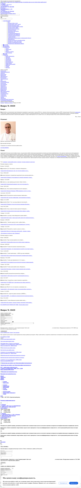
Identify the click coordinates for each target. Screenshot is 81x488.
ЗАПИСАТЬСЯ (4, 331)
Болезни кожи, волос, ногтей (14, 24)
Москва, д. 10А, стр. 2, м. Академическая (6, 4)
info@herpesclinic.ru (6, 12)
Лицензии (8, 57)
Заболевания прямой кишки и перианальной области (19, 37)
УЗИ (1, 80)
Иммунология (4, 87)
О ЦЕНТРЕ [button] (5, 55)
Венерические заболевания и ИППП (16, 43)
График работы (12, 13)
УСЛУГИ (6, 44)
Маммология (3, 90)
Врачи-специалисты (10, 56)
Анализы (5, 389)
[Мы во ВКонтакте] (1, 396)
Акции (7, 50)
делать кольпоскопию (62, 156)
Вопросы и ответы (10, 51)
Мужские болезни (12, 30)
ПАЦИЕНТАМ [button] (6, 47)
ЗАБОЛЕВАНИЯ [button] (7, 20)
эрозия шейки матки (12, 161)
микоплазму (77, 112)
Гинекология (3, 70)
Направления (6, 386)
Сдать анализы (9, 52)
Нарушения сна (11, 32)
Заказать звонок (6, 391)
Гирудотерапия (4, 84)
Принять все (73, 483)
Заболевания (6, 387)
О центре (5, 384)
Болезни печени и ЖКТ (13, 27)
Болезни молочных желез (13, 25)
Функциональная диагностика (7, 99)
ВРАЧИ (5, 53)
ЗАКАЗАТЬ (3, 462)
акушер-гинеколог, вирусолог (28, 161)
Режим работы (9, 63)
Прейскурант (8, 49)
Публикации (8, 59)
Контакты (8, 67)
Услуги (7, 48)
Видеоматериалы (9, 61)
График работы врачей (10, 64)
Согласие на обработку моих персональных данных (40, 327)
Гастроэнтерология (5, 82)
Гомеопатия (3, 85)
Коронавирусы (11, 39)
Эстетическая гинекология (6, 100)
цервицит (5, 161)
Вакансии (8, 65)
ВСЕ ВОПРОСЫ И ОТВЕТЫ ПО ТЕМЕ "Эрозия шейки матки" (14, 304)
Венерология (3, 81)
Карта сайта (6, 382)
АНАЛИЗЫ (6, 45)
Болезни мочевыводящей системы (15, 26)
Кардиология (3, 77)
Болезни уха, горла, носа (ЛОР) (15, 41)
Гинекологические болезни (14, 35)
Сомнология (3, 94)
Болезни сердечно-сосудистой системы (16, 40)
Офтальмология (4, 76)
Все (9, 22)
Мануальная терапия (5, 91)
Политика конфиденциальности (8, 400)
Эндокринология (4, 78)
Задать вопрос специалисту (9, 392)
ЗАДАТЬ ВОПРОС (5, 147)
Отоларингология (4, 93)
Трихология (3, 98)
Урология (3, 73)
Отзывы (7, 66)
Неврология (3, 75)
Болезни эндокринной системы (15, 42)
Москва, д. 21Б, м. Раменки (6, 9)
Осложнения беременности (14, 33)
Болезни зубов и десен (13, 23)
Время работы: (4, 408)
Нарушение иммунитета (13, 31)
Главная (2, 102)
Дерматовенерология (5, 72)
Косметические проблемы (13, 28)
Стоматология (4, 95)
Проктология (3, 74)
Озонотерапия (4, 92)
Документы (8, 58)
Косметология (4, 89)
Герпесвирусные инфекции (14, 34)
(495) (5, 415)
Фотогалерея (8, 60)
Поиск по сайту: (4, 14)
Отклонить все (63, 483)
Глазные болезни (11, 36)
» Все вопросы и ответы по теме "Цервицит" (10, 233)
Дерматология (4, 86)
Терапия (2, 97)
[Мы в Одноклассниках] (2, 396)
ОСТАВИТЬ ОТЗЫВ (5, 336)
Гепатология (3, 83)
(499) (5, 406)
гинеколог (19, 161)
